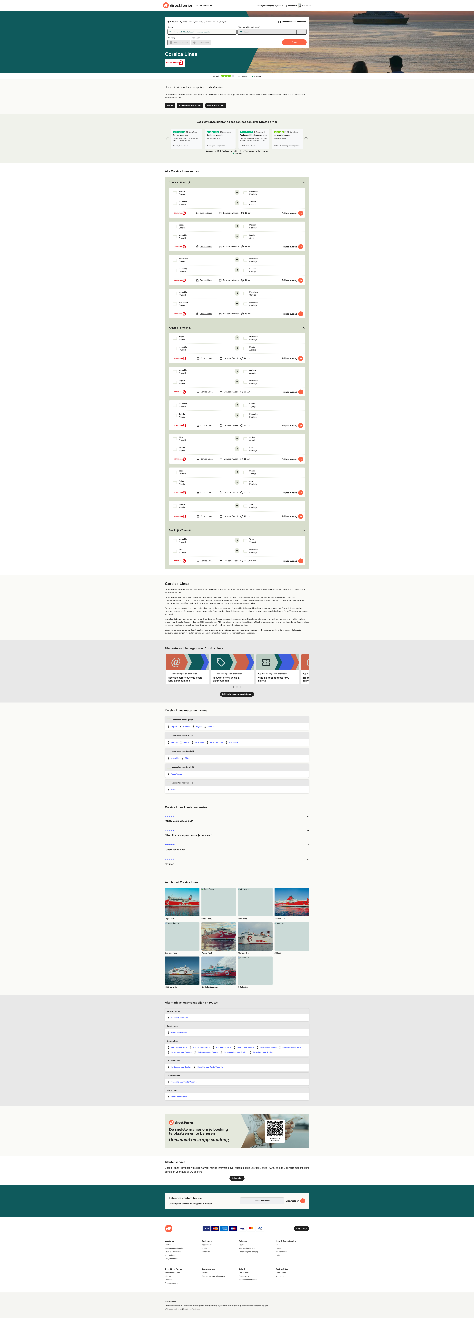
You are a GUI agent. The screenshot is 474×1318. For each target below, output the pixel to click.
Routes (170, 105)
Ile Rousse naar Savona (181, 1052)
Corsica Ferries (173, 1041)
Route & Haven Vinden (173, 1252)
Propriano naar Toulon (263, 1052)
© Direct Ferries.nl (171, 1301)
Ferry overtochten (171, 1259)
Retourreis (174, 22)
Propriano (233, 742)
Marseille (175, 758)
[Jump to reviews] (237, 76)
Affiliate (205, 1273)
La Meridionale (173, 1061)
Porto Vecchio (216, 742)
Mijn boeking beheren (247, 1248)
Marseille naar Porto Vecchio (210, 1067)
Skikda (210, 727)
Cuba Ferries (281, 1273)
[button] (237, 182)
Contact (279, 1248)
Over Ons (168, 1280)
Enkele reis (187, 22)
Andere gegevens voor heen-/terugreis (211, 22)
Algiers (174, 727)
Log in (241, 1245)
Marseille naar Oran (179, 1018)
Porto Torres (176, 774)
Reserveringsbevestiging (248, 1252)
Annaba (186, 727)
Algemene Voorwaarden (248, 1280)
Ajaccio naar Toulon (201, 1047)
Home (168, 87)
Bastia (186, 742)
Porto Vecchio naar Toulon (235, 1052)
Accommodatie (207, 1245)
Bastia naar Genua (179, 1033)
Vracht (204, 1248)
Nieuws (168, 1276)
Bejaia (199, 727)
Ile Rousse (199, 742)
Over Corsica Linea (216, 105)
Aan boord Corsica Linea (190, 105)
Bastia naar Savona (245, 1047)
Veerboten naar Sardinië (183, 767)
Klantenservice (281, 1252)
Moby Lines (172, 1090)
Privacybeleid (244, 1276)
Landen (168, 1245)
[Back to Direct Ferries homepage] (178, 5)
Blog (277, 1245)
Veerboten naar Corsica (182, 735)
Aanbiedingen (170, 1255)
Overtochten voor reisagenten (213, 1276)
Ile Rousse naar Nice (291, 1047)
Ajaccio (174, 742)
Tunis (173, 790)
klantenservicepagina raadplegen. (256, 1306)
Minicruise (206, 1252)
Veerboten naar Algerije (182, 720)
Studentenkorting (171, 1283)
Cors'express (172, 1026)
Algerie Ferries (173, 1011)
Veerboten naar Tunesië (182, 783)
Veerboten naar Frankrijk (183, 751)
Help (278, 1255)
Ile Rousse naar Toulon (208, 1052)
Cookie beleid (244, 1273)
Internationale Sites (172, 1273)
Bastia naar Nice (223, 1047)
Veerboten (280, 1276)
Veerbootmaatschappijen (190, 87)
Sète (187, 758)
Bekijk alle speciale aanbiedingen (237, 694)
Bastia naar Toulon (268, 1047)
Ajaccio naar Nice (179, 1047)
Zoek (294, 42)
